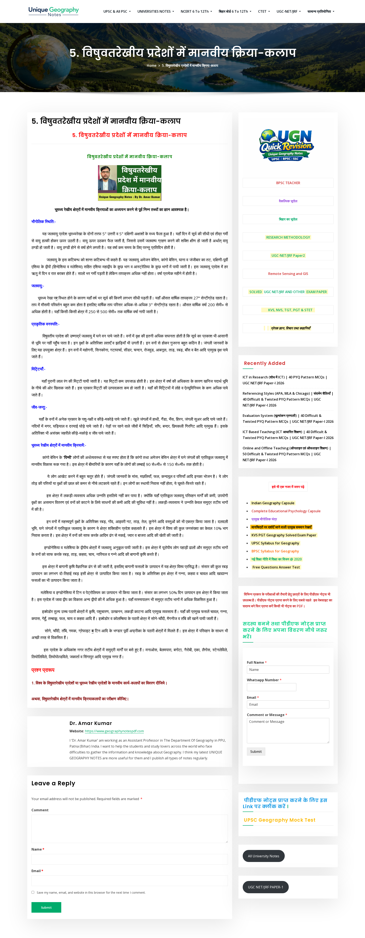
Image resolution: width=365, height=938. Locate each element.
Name (37, 849)
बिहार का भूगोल (288, 219)
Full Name (257, 662)
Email (37, 871)
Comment (40, 810)
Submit (256, 751)
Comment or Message (267, 715)
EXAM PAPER (316, 292)
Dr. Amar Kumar (90, 723)
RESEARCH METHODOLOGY (288, 237)
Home (152, 65)
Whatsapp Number (264, 680)
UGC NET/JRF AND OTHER (284, 292)
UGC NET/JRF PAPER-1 (265, 887)
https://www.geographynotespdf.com (114, 731)
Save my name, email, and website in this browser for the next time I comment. (91, 892)
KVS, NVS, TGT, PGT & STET (290, 310)
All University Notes (263, 856)
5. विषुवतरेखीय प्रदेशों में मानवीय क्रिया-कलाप (190, 65)
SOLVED (255, 292)
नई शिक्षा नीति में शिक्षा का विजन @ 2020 (277, 559)
